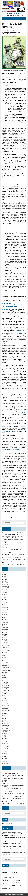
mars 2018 (4, 740)
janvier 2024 (5, 624)
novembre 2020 (5, 687)
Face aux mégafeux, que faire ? (9, 556)
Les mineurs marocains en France (10, 564)
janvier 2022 (5, 664)
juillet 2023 (4, 634)
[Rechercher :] (14, 522)
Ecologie (5, 877)
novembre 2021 (5, 667)
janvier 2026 (5, 584)
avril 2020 (4, 698)
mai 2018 (4, 736)
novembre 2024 (5, 607)
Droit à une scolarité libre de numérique (11, 549)
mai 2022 (4, 657)
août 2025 (4, 592)
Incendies (4, 552)
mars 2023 (4, 640)
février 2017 (5, 761)
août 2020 (4, 692)
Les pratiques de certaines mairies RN (11, 559)
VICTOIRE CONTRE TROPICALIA (10, 554)
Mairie (20, 880)
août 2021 (4, 672)
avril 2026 (4, 579)
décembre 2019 (5, 705)
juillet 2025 (4, 594)
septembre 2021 (6, 670)
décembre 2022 (5, 645)
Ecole (24, 875)
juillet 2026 (4, 574)
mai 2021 (4, 677)
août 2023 (4, 632)
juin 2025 (4, 596)
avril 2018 (4, 738)
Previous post (10, 517)
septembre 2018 (6, 730)
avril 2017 (4, 758)
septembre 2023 (6, 631)
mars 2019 (4, 720)
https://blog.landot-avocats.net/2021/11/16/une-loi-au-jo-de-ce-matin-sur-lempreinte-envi (13, 305)
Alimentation (13, 870)
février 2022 (5, 662)
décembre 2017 (5, 745)
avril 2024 (4, 619)
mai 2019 (4, 717)
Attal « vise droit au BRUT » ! (9, 557)
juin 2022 (4, 655)
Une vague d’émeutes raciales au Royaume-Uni (13, 546)
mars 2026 (4, 581)
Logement (17, 880)
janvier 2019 (5, 723)
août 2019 (4, 712)
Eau (22, 875)
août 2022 (4, 652)
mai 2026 (4, 578)
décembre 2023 (5, 626)
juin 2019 (4, 715)
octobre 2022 (5, 649)
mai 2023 (4, 637)
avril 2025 (4, 599)
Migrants (4, 883)
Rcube (24, 412)
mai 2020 (4, 697)
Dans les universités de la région (9, 536)
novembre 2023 (5, 627)
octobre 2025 (5, 589)
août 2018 (4, 732)
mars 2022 (4, 660)
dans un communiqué (14, 449)
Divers (18, 875)
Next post (18, 517)
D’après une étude (21, 333)
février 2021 (5, 682)
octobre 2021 (5, 669)
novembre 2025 (5, 587)
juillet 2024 (4, 614)
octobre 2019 (5, 708)
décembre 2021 (5, 665)
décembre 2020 (5, 685)
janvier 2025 (5, 604)
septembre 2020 (6, 690)
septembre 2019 (6, 710)
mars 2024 (4, 621)
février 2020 (5, 702)
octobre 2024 (5, 609)
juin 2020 (4, 695)
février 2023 (5, 642)
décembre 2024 (5, 606)
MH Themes (21, 894)
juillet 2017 (4, 753)
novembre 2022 (5, 647)
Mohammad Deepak (6, 537)
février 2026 (5, 583)
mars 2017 (4, 760)
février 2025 (5, 602)
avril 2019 (4, 718)
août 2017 (4, 751)
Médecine (9, 883)
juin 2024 (4, 616)
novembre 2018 (5, 727)
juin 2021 (4, 675)
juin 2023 (4, 635)
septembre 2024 (6, 611)
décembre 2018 (5, 725)
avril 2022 (4, 659)
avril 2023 (4, 639)
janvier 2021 (5, 684)
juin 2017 (4, 755)
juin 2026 (4, 576)
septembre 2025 (6, 591)
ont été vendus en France (14, 430)
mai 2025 (4, 597)
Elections (11, 877)
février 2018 (5, 741)
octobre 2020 (5, 688)
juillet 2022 (4, 654)
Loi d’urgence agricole (7, 534)
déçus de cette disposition (9, 440)
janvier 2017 (5, 763)
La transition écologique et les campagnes (12, 561)
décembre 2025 (5, 586)
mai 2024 (4, 617)
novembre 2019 (5, 707)
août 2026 (4, 573)
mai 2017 (4, 756)
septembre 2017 (6, 750)
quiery (8, 30)
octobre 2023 (5, 629)
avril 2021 (4, 679)
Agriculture (6, 870)
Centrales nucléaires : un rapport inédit (11, 542)
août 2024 (4, 612)
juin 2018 (4, 735)
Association (23, 872)
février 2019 (5, 722)
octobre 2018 (5, 728)
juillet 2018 (4, 733)
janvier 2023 (5, 644)
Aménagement (8, 872)
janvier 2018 (5, 743)
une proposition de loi (19, 330)
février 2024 (5, 622)
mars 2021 (4, 680)
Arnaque (17, 872)
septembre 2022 (6, 650)
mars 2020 (4, 700)
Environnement (8, 880)
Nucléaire (15, 883)
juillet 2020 (4, 693)
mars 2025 (4, 601)
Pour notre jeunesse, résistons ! (9, 533)
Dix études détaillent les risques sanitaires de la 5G (14, 539)
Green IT (9, 361)
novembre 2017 (5, 746)
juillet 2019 (4, 713)
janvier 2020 (5, 703)
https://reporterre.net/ (8, 309)
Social (14, 885)
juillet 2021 (4, 674)
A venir (4, 875)
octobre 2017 (5, 748)
